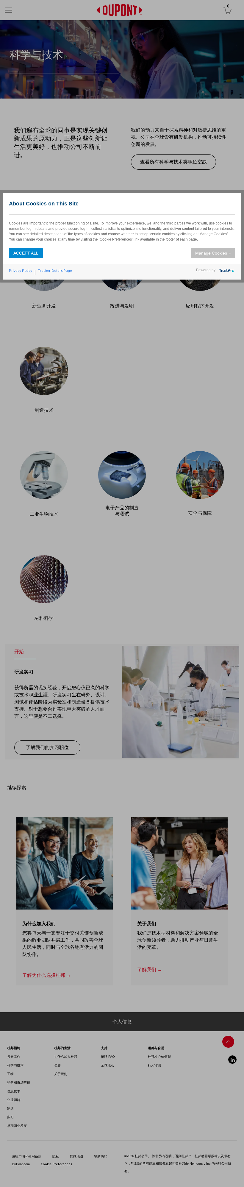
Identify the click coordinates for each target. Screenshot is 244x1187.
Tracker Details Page (55, 270)
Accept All (25, 253)
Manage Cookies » (213, 253)
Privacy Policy (20, 270)
